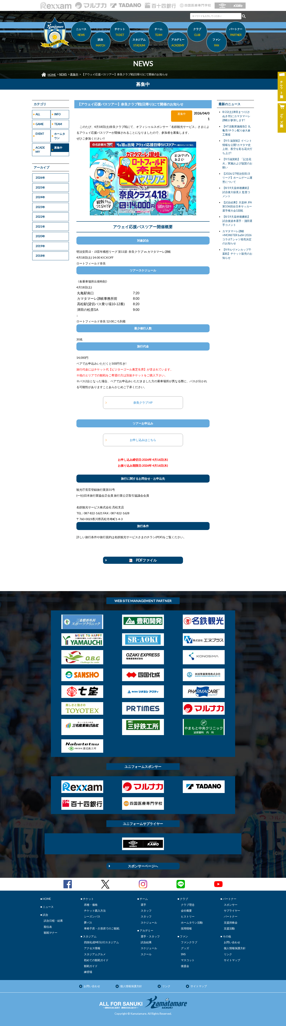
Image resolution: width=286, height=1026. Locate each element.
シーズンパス (92, 916)
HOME (52, 74)
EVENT (40, 133)
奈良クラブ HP (143, 402)
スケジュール (149, 922)
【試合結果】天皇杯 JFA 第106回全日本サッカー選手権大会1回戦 (237, 206)
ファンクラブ (189, 942)
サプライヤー (232, 910)
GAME (40, 124)
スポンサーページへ (143, 866)
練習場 (88, 972)
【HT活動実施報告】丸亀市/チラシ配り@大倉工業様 (236, 130)
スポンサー (230, 904)
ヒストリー (188, 916)
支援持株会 (230, 922)
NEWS (63, 74)
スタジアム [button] (139, 42)
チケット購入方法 (95, 910)
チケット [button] (120, 31)
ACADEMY (40, 149)
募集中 (74, 74)
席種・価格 (91, 904)
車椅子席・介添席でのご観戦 (101, 928)
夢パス (88, 922)
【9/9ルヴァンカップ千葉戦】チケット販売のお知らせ (237, 253)
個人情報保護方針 (235, 948)
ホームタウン (59, 136)
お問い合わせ (232, 942)
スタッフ (146, 910)
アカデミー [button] (177, 42)
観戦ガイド (91, 966)
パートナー (230, 916)
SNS (183, 954)
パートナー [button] (235, 31)
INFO (57, 114)
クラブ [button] (197, 31)
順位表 (48, 926)
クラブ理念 (188, 904)
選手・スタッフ (150, 936)
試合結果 (146, 942)
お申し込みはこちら (143, 440)
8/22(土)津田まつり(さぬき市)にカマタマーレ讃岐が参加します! (236, 116)
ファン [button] (216, 42)
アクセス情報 (92, 948)
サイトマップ (232, 960)
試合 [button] (100, 42)
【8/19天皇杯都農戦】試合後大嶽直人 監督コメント (236, 192)
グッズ (185, 948)
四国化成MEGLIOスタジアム (101, 942)
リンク (228, 954)
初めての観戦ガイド (96, 960)
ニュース (81, 31)
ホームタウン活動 (192, 922)
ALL (38, 114)
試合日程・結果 (53, 920)
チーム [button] (158, 31)
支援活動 (229, 928)
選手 (143, 904)
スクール (146, 954)
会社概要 (186, 910)
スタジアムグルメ (95, 954)
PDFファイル (144, 560)
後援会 (185, 966)
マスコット (188, 960)
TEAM (58, 124)
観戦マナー (50, 932)
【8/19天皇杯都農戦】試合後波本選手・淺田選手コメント (237, 220)
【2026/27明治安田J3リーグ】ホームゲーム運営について (237, 177)
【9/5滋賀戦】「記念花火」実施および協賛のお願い (237, 163)
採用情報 (186, 928)
